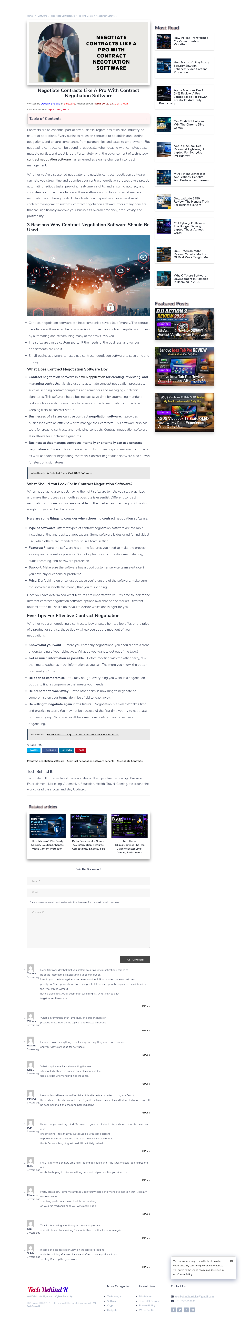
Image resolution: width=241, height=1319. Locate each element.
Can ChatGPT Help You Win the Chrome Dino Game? (189, 124)
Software (112, 1301)
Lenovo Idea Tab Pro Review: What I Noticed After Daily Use (183, 378)
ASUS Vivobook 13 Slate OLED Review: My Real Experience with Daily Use (183, 422)
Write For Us (146, 1310)
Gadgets (164, 324)
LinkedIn (67, 750)
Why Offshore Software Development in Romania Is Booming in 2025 (191, 278)
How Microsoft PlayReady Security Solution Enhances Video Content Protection (191, 67)
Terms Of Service (149, 1301)
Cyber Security (63, 1296)
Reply (145, 1006)
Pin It (81, 750)
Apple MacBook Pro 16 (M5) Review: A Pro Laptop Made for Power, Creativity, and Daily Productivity (183, 96)
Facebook (50, 750)
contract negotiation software (49, 159)
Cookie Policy (184, 1274)
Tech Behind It (33, 1306)
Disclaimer (145, 1296)
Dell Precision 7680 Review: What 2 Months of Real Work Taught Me (191, 254)
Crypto (111, 1305)
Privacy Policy (147, 1305)
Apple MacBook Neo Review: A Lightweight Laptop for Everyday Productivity (189, 151)
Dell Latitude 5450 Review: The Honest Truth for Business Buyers (191, 201)
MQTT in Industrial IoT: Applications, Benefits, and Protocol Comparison (191, 177)
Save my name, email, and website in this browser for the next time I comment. (75, 902)
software (69, 103)
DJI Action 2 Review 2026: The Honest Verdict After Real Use (182, 332)
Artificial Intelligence (39, 1296)
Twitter (34, 750)
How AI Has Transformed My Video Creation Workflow (191, 41)
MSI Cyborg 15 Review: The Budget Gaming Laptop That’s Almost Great (189, 228)
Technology (114, 1296)
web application (93, 377)
